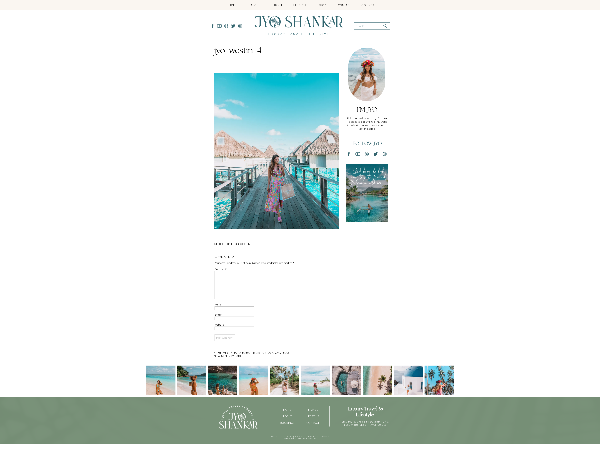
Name (219, 304)
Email (218, 314)
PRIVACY (324, 437)
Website (219, 324)
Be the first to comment (233, 244)
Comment (221, 269)
